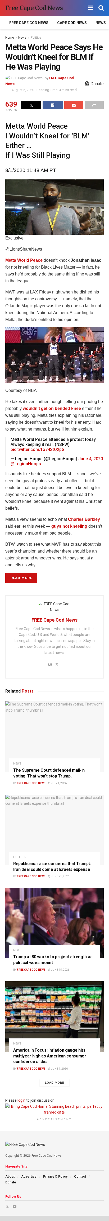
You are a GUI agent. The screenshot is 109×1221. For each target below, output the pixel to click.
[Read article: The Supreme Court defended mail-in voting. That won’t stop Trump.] (54, 736)
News (101, 23)
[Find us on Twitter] (7, 1206)
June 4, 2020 (90, 458)
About (10, 1176)
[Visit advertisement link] (54, 1109)
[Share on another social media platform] (94, 105)
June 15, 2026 (60, 969)
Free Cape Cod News (34, 7)
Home (9, 37)
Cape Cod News (72, 23)
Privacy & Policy (55, 1176)
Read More (21, 578)
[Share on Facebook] (53, 105)
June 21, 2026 (60, 876)
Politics (36, 37)
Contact (80, 1176)
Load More (54, 1082)
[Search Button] (101, 8)
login (21, 1100)
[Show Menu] (90, 8)
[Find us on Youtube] (14, 1206)
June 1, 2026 (59, 1068)
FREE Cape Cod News (28, 23)
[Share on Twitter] (31, 105)
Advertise (29, 1176)
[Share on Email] (73, 105)
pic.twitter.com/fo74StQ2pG (38, 449)
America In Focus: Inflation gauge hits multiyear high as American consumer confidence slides (49, 1056)
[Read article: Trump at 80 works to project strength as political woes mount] (54, 923)
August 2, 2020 (22, 90)
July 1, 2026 (59, 783)
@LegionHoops (26, 463)
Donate (10, 1182)
